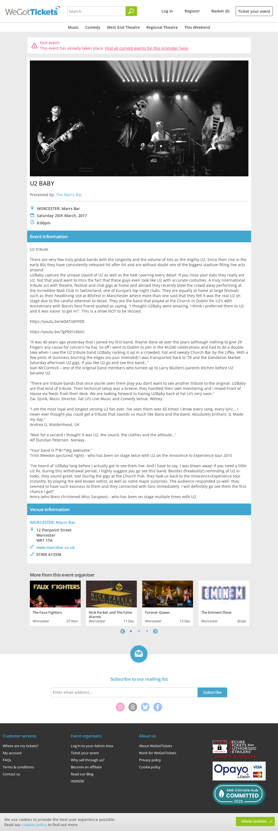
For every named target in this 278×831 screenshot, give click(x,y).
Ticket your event (254, 11)
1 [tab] (131, 631)
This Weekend (197, 27)
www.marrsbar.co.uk (55, 547)
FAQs (7, 759)
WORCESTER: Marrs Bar (52, 522)
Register (192, 11)
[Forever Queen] (168, 593)
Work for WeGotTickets (157, 752)
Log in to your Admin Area (92, 745)
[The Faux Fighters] (55, 593)
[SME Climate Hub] (239, 804)
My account (12, 752)
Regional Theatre (162, 27)
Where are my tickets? (20, 745)
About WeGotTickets (155, 745)
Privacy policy (150, 759)
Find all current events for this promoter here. (147, 48)
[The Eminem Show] (224, 593)
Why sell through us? (88, 759)
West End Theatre (123, 27)
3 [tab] (147, 631)
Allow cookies (254, 821)
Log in (167, 11)
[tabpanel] (55, 602)
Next (155, 631)
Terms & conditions (18, 767)
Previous (122, 631)
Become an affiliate (86, 767)
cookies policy (34, 824)
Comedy (92, 27)
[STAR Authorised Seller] (234, 757)
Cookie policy (149, 767)
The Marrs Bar (69, 194)
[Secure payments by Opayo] (239, 779)
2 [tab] (139, 631)
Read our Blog (82, 774)
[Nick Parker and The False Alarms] (111, 593)
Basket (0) (220, 11)
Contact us (11, 774)
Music (73, 27)
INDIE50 (77, 781)
